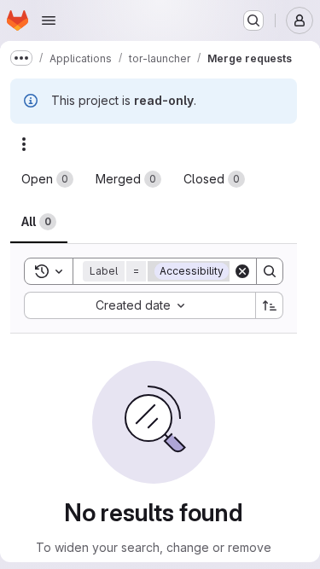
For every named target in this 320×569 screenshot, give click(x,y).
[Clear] (242, 271)
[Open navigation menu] (48, 20)
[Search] (269, 271)
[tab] (47, 179)
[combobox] (139, 305)
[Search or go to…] (253, 20)
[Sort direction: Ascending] (269, 305)
